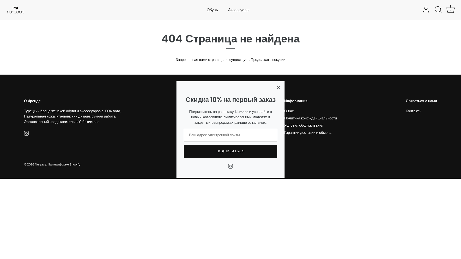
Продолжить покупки (268, 60)
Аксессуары (238, 10)
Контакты (413, 111)
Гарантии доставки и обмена (307, 132)
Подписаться (231, 151)
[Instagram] (230, 166)
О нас (289, 111)
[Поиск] (438, 10)
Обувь (212, 10)
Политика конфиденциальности (310, 118)
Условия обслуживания (303, 125)
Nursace (40, 164)
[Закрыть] (278, 87)
